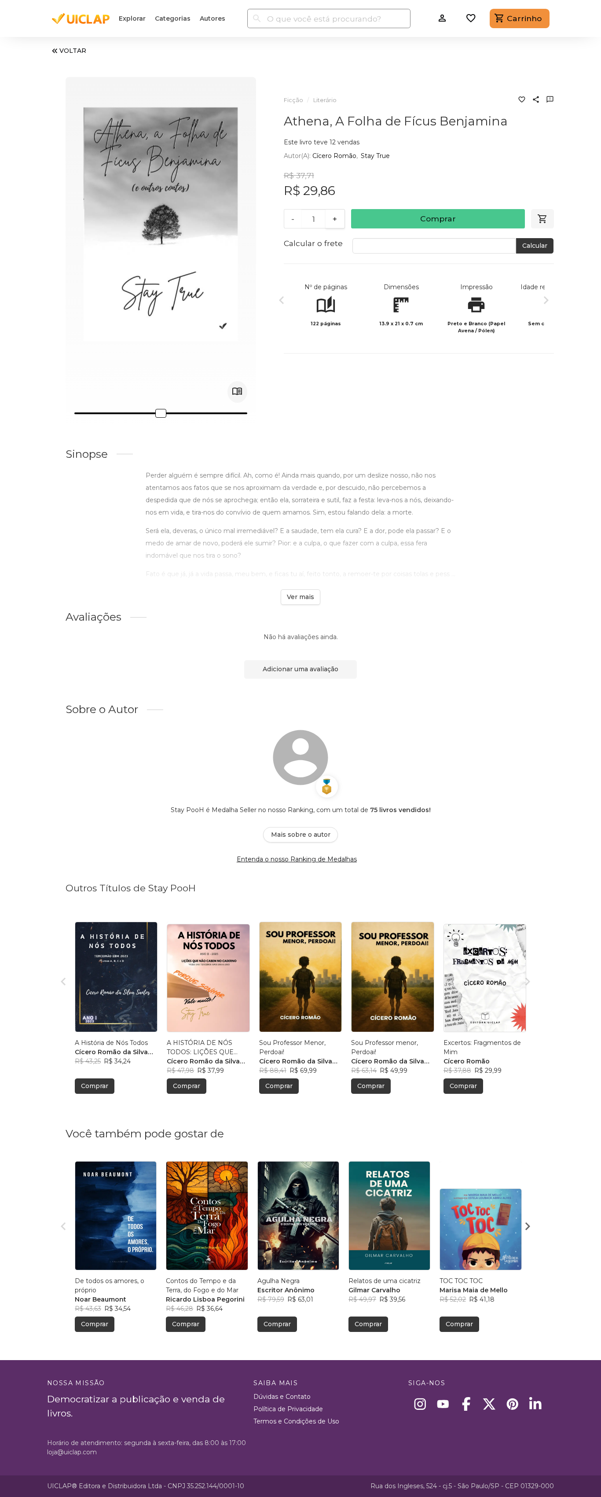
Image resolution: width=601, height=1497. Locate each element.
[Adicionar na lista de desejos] (522, 100)
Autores (212, 18)
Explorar (132, 18)
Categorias (173, 18)
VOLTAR (72, 51)
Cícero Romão (334, 156)
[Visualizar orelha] (237, 392)
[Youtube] (443, 1404)
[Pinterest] (512, 1404)
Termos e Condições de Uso (296, 1421)
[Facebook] (466, 1404)
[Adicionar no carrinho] (542, 218)
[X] (489, 1404)
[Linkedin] (535, 1404)
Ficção (293, 100)
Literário (325, 100)
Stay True (375, 156)
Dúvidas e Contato (282, 1397)
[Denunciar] (550, 100)
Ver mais (300, 597)
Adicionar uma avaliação (300, 669)
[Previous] (282, 301)
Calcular (534, 246)
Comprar (438, 218)
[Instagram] (420, 1404)
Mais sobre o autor (300, 835)
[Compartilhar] (536, 100)
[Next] (546, 301)
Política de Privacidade (288, 1409)
